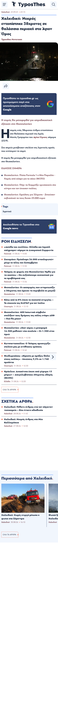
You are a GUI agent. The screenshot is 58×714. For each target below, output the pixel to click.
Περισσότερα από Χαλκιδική (26, 478)
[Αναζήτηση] (53, 4)
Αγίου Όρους (40, 137)
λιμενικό (7, 211)
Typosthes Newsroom (11, 39)
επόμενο (53, 357)
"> (21, 104)
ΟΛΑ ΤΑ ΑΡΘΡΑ (9, 389)
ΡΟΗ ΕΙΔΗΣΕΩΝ (16, 241)
